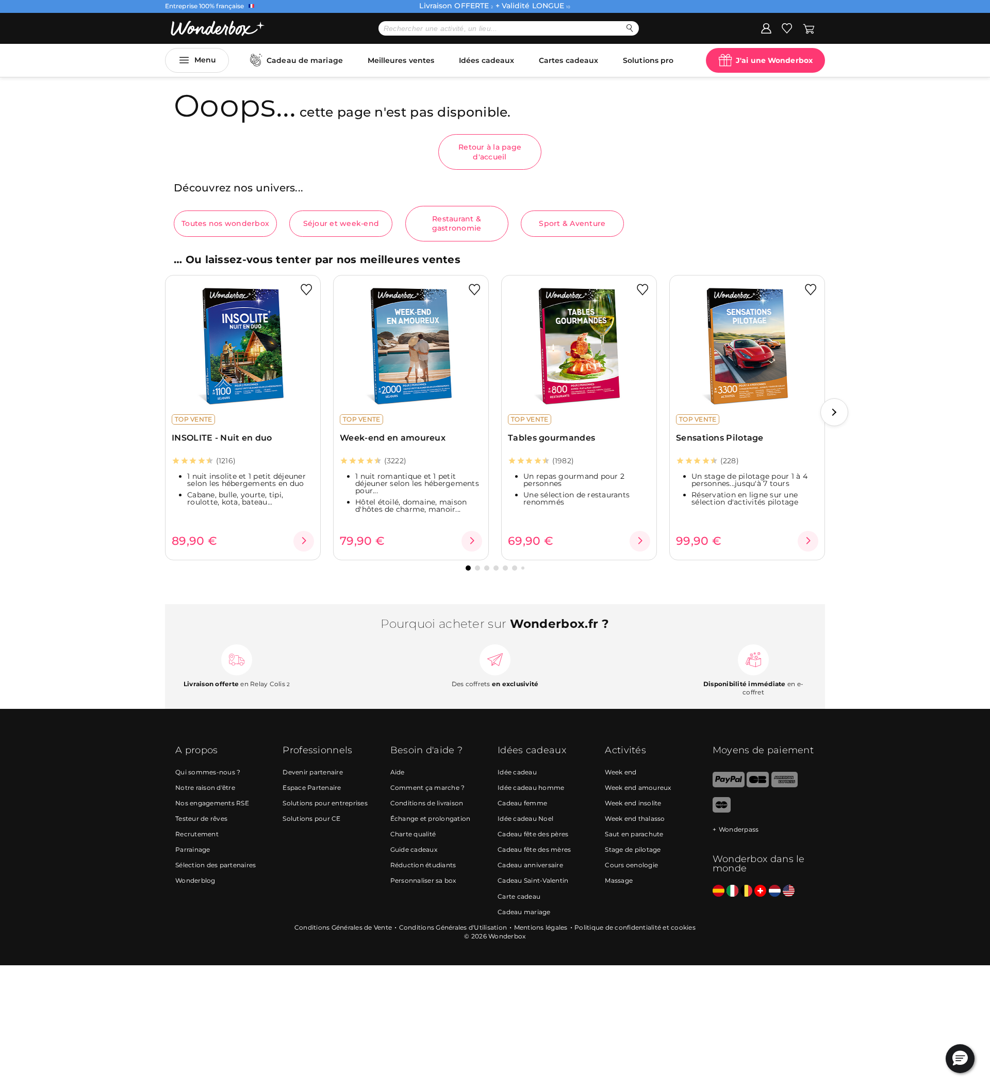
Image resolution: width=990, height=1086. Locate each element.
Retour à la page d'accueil (489, 151)
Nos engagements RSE (212, 803)
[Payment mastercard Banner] (722, 810)
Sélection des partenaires (215, 865)
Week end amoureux (638, 787)
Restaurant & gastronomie (457, 223)
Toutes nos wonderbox (225, 223)
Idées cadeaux (486, 60)
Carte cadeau (519, 896)
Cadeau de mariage (305, 60)
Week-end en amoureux (393, 438)
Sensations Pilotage (720, 438)
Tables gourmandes (551, 438)
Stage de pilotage (633, 849)
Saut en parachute (634, 834)
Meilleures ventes (401, 60)
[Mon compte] (766, 28)
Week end (620, 772)
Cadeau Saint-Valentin (533, 880)
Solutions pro (648, 60)
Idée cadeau (517, 772)
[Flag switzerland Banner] (760, 891)
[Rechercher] (630, 28)
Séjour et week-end (341, 223)
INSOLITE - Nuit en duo (222, 438)
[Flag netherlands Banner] (775, 891)
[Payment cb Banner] (758, 785)
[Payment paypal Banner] (729, 785)
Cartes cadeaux (568, 60)
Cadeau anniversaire (530, 865)
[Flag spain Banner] (718, 891)
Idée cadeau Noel (525, 818)
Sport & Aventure (572, 223)
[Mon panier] (809, 28)
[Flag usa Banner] (789, 891)
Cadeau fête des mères (534, 849)
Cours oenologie (631, 865)
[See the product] (303, 541)
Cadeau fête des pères (533, 834)
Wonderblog (195, 880)
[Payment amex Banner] (784, 785)
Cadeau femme (522, 803)
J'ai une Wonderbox (774, 60)
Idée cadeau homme (531, 787)
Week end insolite (633, 803)
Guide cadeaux (413, 849)
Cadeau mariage (524, 912)
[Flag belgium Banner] (746, 891)
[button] (834, 412)
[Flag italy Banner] (732, 891)
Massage (619, 880)
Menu (205, 59)
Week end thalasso (635, 818)
